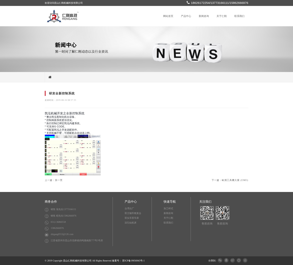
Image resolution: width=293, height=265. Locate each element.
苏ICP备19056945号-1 (133, 260)
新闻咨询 (204, 16)
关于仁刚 (222, 16)
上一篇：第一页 (54, 180)
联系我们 (239, 16)
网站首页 (168, 16)
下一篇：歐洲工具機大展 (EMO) (230, 180)
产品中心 (186, 16)
